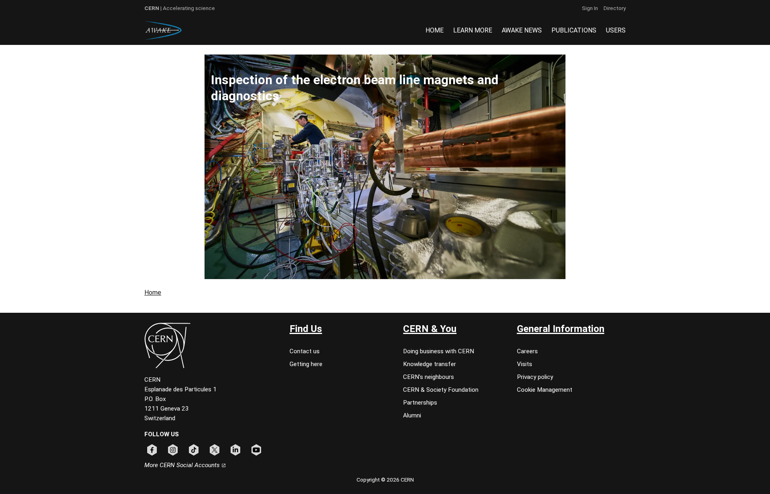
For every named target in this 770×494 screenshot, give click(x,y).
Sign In (590, 8)
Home (152, 292)
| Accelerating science (179, 8)
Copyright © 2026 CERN (385, 479)
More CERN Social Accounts (182, 465)
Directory (615, 8)
